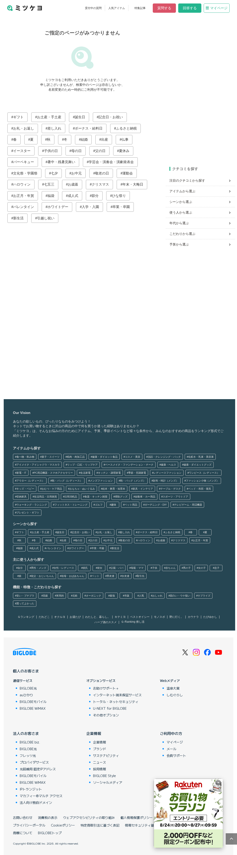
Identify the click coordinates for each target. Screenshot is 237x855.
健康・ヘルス (168, 464)
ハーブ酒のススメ (105, 622)
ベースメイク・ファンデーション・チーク (129, 464)
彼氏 (85, 567)
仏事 (125, 139)
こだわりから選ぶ (182, 234)
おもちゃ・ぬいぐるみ (82, 488)
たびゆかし (210, 617)
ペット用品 (131, 504)
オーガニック (93, 595)
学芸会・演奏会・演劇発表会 (111, 162)
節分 (95, 196)
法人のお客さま (26, 733)
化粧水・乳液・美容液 (201, 456)
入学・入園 (90, 207)
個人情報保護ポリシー (136, 817)
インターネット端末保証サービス (117, 695)
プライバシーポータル (29, 825)
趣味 (113, 504)
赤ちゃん (170, 567)
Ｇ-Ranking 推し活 (132, 621)
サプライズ (204, 595)
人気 (141, 595)
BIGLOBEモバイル (33, 701)
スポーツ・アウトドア (175, 496)
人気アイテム (116, 8)
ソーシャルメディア (107, 782)
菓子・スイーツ (50, 456)
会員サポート (176, 755)
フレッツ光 (28, 755)
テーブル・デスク (170, 488)
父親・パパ (117, 567)
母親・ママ (137, 567)
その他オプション (106, 715)
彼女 (99, 567)
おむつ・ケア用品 (52, 488)
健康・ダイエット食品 (105, 456)
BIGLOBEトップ (50, 832)
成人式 (73, 196)
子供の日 (51, 151)
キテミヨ (120, 617)
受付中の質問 (93, 8)
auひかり (26, 695)
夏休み (124, 151)
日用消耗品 (70, 496)
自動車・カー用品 (145, 496)
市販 (126, 595)
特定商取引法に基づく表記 (100, 825)
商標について (22, 832)
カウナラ (193, 617)
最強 (112, 595)
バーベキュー (23, 162)
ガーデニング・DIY (156, 504)
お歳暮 (73, 184)
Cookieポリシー (63, 825)
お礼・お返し (23, 128)
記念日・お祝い (111, 117)
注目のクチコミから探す (187, 180)
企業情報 (93, 733)
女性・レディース (64, 567)
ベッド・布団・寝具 (199, 488)
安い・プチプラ (25, 595)
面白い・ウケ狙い (180, 595)
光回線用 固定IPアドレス (38, 769)
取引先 (140, 576)
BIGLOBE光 (28, 688)
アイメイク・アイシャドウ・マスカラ (38, 464)
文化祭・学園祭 (25, 173)
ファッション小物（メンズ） (202, 480)
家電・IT (21, 472)
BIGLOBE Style (104, 775)
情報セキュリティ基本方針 (144, 825)
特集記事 (140, 8)
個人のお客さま (26, 671)
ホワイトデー (57, 207)
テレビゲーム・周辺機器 (188, 504)
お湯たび (75, 617)
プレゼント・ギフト (27, 512)
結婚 (84, 139)
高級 (45, 595)
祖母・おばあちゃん (72, 576)
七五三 (49, 184)
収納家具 (21, 496)
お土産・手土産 (49, 117)
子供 (154, 567)
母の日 (76, 151)
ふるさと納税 (126, 128)
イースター (22, 151)
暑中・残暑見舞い (61, 162)
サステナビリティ (106, 755)
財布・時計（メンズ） (165, 480)
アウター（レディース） (30, 480)
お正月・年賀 (23, 196)
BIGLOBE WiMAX (33, 708)
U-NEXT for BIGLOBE (110, 708)
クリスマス (100, 184)
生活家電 (85, 472)
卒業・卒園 (121, 207)
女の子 (202, 567)
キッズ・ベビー (25, 488)
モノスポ (159, 617)
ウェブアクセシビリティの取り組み (89, 817)
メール (171, 748)
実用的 (60, 595)
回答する (190, 8)
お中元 (76, 173)
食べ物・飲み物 (25, 456)
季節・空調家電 (137, 472)
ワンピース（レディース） (204, 472)
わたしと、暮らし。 (97, 617)
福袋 (50, 196)
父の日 (100, 151)
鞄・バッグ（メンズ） (133, 480)
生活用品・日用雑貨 (45, 496)
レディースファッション (167, 472)
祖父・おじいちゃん (42, 576)
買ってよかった (25, 603)
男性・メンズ (38, 567)
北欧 (75, 595)
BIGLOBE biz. (30, 742)
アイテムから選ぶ (182, 191)
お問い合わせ (22, 817)
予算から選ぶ (179, 244)
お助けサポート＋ (106, 688)
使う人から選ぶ (180, 212)
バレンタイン (23, 207)
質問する (164, 8)
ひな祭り (119, 196)
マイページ (219, 8)
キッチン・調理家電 (109, 472)
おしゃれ (157, 595)
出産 (104, 139)
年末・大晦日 (132, 184)
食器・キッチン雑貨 (95, 496)
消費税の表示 (47, 817)
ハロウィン (22, 184)
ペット (95, 576)
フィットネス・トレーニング (70, 504)
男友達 (110, 576)
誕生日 (80, 117)
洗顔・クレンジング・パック (164, 456)
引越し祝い (45, 218)
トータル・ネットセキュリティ (115, 701)
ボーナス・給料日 (89, 128)
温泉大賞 (173, 688)
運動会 (127, 173)
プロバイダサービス (34, 762)
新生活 (18, 218)
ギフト (18, 117)
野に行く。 (176, 617)
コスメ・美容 (132, 456)
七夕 (54, 173)
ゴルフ (99, 504)
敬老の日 (102, 173)
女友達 (125, 576)
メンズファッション (101, 480)
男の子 (187, 567)
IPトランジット (31, 789)
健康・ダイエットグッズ (198, 464)
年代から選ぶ (179, 223)
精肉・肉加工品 (76, 456)
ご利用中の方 (171, 733)
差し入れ (54, 128)
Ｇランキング (26, 617)
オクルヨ (59, 617)
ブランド (99, 748)
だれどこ (44, 617)
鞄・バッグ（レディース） (67, 480)
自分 (20, 567)
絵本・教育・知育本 (113, 488)
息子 (216, 567)
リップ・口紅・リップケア (82, 464)
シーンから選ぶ (180, 202)
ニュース (99, 762)
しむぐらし (175, 695)
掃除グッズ (121, 496)
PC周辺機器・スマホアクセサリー (53, 472)
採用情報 (99, 769)
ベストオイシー (140, 617)
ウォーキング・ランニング (31, 504)
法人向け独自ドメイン (36, 802)
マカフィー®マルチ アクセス (41, 795)
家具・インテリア (143, 488)
